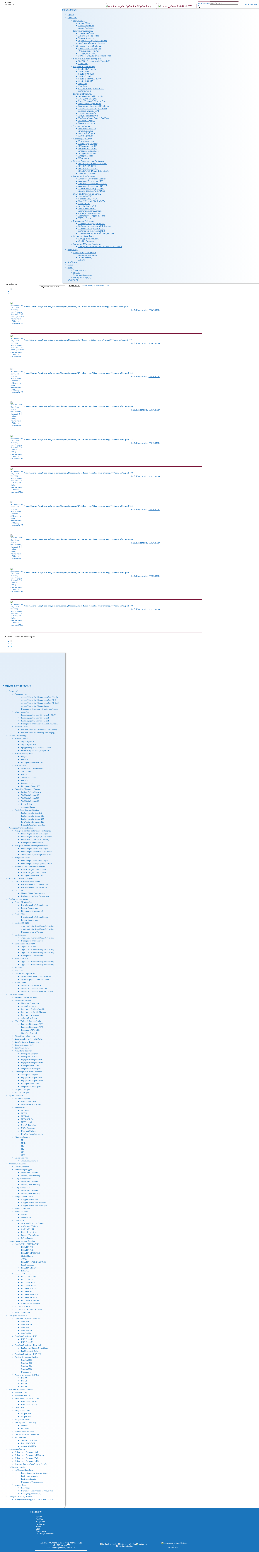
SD (22, 1152)
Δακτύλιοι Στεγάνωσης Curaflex (92, 179)
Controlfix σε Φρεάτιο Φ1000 (91, 88)
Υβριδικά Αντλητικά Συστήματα (86, 59)
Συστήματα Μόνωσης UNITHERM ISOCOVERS (100, 246)
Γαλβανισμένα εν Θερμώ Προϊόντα (93, 118)
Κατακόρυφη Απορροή (88, 143)
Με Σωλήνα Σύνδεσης (29, 1173)
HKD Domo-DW (27, 1339)
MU (22, 1149)
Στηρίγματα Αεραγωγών (30, 1015)
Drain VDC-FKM (28, 1443)
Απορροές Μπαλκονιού (88, 151)
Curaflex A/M (26, 1330)
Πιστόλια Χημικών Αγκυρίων (32, 1134)
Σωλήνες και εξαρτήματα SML (91, 223)
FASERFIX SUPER (29, 1277)
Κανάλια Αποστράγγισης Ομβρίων (88, 161)
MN (22, 1140)
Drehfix (24, 774)
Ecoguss (24, 757)
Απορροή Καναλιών (87, 153)
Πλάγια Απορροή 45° (87, 148)
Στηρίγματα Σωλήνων (87, 99)
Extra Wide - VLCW (29, 1405)
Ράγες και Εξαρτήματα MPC (32, 1024)
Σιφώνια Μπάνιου (86, 33)
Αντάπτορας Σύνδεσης (29, 1226)
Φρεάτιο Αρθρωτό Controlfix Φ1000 (35, 979)
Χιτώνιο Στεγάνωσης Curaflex (91, 188)
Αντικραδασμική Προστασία (90, 96)
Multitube (82, 83)
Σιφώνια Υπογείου (86, 38)
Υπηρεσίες (72, 249)
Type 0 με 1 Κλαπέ (28, 947)
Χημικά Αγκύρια (85, 131)
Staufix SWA (84, 71)
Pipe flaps (82, 86)
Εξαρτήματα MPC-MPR (30, 1030)
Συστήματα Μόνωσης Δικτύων (86, 244)
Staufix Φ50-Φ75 (85, 81)
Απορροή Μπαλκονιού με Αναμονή (34, 1205)
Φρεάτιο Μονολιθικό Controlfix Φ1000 (36, 977)
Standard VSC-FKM (29, 1440)
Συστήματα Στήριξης (82, 94)
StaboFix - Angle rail (29, 1033)
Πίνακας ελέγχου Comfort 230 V (33, 869)
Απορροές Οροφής (28, 807)
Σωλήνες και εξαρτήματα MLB (91, 231)
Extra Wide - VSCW (29, 1402)
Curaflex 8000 (26, 1369)
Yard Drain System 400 (30, 801)
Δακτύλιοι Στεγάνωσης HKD (90, 181)
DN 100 (24, 1378)
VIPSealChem (84, 218)
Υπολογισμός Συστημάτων (84, 252)
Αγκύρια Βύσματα (81, 126)
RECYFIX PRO (27, 1247)
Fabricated (25, 1428)
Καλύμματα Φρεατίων (82, 236)
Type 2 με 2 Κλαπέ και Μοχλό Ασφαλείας (37, 929)
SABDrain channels (87, 173)
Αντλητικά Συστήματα (87, 255)
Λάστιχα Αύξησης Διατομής (90, 211)
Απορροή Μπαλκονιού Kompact (33, 1202)
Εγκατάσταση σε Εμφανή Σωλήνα (34, 887)
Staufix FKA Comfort (87, 69)
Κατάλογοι (72, 262)
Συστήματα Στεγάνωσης (83, 176)
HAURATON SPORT (88, 168)
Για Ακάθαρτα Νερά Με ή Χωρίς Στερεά (36, 852)
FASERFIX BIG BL (29, 1286)
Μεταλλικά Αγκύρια (87, 128)
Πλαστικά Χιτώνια (28, 1131)
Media (70, 265)
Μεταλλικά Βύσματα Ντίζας (32, 1104)
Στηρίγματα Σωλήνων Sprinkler (33, 1009)
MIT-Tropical (26, 1122)
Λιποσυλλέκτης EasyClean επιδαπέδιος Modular (39, 697)
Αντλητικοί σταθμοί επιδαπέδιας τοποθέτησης (33, 831)
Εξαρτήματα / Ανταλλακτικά (32, 1482)
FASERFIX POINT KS (30, 1301)
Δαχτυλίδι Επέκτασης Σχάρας (32, 1223)
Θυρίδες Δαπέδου (86, 241)
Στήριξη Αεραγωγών (87, 113)
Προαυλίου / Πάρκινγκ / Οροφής (92, 40)
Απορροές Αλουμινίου (82, 139)
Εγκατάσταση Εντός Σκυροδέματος (35, 884)
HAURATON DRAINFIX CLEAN (28, 1309)
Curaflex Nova (26, 1333)
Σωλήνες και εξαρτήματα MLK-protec (94, 226)
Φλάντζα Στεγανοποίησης (89, 213)
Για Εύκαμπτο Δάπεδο (29, 1476)
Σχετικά (71, 15)
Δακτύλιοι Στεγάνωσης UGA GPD (93, 186)
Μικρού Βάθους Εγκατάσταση (33, 893)
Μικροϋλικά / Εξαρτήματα (89, 103)
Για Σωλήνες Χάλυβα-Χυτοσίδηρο (34, 1348)
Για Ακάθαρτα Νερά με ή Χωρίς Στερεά (36, 837)
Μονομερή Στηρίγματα (30, 1003)
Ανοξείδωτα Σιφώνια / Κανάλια (91, 43)
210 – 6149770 (63, 1545)
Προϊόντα (72, 17)
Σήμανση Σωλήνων (86, 123)
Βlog (70, 267)
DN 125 (24, 1381)
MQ (22, 1146)
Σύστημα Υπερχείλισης (30, 1235)
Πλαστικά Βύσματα (86, 133)
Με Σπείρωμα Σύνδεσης (30, 1176)
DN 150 (24, 1384)
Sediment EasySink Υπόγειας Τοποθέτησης (37, 733)
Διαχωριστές (78, 20)
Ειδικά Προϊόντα (85, 136)
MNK (23, 1143)
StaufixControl (84, 76)
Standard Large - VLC (88, 199)
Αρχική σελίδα (74, 286)
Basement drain (27, 783)
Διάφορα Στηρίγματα (29, 1018)
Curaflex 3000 (26, 1360)
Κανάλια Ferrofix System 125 (32, 822)
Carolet (24, 1214)
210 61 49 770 (184, 6)
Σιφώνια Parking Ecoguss (31, 792)
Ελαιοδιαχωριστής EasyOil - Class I (35, 718)
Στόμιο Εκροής (27, 1238)
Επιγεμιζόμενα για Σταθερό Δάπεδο (34, 1473)
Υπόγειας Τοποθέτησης (88, 51)
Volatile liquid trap (28, 777)
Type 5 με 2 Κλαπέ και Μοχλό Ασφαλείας (37, 965)
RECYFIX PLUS (28, 1250)
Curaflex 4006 (26, 1363)
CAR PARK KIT (27, 1229)
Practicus (24, 760)
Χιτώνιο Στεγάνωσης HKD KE (91, 191)
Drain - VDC (84, 203)
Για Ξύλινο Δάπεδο (28, 1479)
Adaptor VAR (26, 1417)
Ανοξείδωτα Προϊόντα (88, 116)
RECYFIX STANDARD (30, 1253)
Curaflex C (25, 1321)
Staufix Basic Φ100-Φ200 (89, 79)
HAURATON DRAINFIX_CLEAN (94, 171)
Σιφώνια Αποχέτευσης (82, 31)
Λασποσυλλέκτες (85, 28)
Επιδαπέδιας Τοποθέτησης (89, 48)
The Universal (26, 771)
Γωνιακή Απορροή (86, 141)
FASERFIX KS (27, 1280)
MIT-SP (24, 1113)
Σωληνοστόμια (84, 91)
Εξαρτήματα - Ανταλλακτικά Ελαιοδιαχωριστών (39, 724)
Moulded (24, 1425)
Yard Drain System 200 (30, 798)
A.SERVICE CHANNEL (30, 1304)
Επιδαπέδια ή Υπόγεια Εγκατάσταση (35, 896)
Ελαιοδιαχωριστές (86, 25)
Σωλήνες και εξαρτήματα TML (91, 228)
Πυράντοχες (25, 1488)
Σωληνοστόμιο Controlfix (31, 985)
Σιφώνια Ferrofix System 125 (32, 816)
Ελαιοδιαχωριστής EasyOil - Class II (35, 721)
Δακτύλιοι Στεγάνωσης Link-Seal (92, 183)
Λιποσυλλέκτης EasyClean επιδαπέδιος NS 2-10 (39, 700)
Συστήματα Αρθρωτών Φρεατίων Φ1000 (36, 855)
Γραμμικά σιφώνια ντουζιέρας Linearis (36, 748)
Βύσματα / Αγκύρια (86, 120)
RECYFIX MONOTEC (30, 1295)
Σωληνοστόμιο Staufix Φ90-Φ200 (34, 988)
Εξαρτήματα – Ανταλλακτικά (32, 932)
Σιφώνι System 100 (28, 742)
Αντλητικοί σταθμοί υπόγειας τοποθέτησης (31, 846)
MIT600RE (25, 1110)
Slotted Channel (27, 1256)
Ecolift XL (83, 63)
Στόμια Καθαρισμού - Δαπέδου (33, 825)
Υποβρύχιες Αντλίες (87, 53)
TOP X (24, 1259)
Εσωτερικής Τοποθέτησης (31, 1494)
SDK (23, 1155)
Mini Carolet (26, 1217)
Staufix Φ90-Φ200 (86, 74)
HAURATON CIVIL (87, 166)
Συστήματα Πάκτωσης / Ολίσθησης (93, 106)
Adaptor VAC (26, 1414)
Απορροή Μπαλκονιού (29, 1199)
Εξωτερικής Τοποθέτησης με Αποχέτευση (37, 1491)
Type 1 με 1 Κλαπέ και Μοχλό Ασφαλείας (37, 926)
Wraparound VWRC (87, 208)
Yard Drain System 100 (30, 795)
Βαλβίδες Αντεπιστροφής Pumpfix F (94, 61)
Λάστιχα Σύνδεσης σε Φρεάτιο (91, 216)
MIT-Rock (25, 1116)
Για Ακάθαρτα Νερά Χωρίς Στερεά (34, 834)
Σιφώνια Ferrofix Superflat (31, 813)
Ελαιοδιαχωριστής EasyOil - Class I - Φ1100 (38, 715)
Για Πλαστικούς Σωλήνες (31, 1351)
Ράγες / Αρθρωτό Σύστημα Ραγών (93, 101)
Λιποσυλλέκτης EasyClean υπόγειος (35, 706)
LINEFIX (25, 1271)
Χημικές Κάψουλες (28, 1125)
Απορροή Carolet (85, 156)
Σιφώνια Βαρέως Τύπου (88, 36)
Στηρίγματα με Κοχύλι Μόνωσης (34, 1012)
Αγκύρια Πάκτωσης (28, 1101)
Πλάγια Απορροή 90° (87, 146)
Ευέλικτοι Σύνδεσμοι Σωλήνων (86, 194)
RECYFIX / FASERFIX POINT (33, 1262)
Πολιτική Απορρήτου (45, 1534)
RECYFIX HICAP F (29, 1298)
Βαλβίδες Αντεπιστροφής (84, 66)
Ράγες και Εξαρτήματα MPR (32, 1027)
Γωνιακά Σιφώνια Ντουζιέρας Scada (35, 751)
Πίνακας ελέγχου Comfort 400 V (33, 872)
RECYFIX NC (26, 1292)
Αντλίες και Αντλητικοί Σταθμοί (86, 46)
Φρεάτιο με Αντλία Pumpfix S (32, 768)
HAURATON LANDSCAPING (92, 163)
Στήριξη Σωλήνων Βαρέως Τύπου (92, 108)
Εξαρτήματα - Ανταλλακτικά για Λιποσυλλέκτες (39, 709)
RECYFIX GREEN (28, 1268)
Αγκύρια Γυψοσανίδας (29, 1161)
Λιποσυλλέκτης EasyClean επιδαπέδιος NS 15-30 (40, 703)
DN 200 (24, 1387)
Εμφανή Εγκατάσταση (29, 908)
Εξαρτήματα (83, 158)
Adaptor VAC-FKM (28, 1446)
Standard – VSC (85, 196)
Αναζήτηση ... (204, 3)
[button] (70, 10)
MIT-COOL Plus (27, 1119)
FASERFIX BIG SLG (29, 1283)
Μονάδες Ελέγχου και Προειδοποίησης (95, 56)
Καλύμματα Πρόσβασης (88, 239)
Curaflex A (25, 1327)
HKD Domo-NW (27, 1342)
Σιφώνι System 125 (28, 745)
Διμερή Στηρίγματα (28, 1006)
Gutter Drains (26, 804)
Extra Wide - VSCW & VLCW (91, 201)
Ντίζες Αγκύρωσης (28, 1128)
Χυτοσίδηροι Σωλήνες (82, 221)
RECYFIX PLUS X (28, 1289)
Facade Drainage (27, 1265)
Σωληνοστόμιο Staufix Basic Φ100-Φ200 (37, 991)
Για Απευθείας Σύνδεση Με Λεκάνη (35, 840)
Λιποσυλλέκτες (85, 23)
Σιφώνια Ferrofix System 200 (32, 819)
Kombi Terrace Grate (29, 1232)
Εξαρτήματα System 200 (30, 786)
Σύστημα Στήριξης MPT (88, 111)
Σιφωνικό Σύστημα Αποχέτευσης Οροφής (96, 233)
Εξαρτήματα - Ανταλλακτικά (32, 762)
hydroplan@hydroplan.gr (139, 6)
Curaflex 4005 (26, 1366)
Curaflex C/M (26, 1324)
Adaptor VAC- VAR (87, 206)
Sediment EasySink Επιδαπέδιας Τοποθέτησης (39, 730)
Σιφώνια (81, 260)
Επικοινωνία (73, 280)
